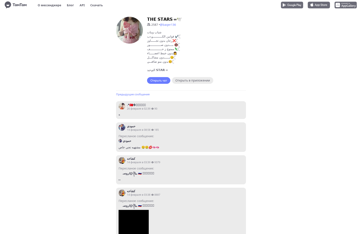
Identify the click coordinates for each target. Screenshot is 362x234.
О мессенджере (49, 5)
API (82, 5)
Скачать (96, 5)
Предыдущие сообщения (133, 94)
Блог (70, 5)
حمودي (131, 126)
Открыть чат (158, 80)
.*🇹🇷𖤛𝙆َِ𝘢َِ (136, 105)
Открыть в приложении (192, 80)
